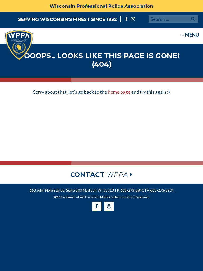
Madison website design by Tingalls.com (124, 196)
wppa (100, 174)
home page (119, 92)
